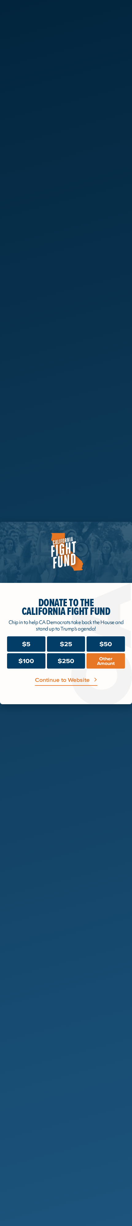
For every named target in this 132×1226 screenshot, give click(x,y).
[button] (123, 531)
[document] (66, 613)
